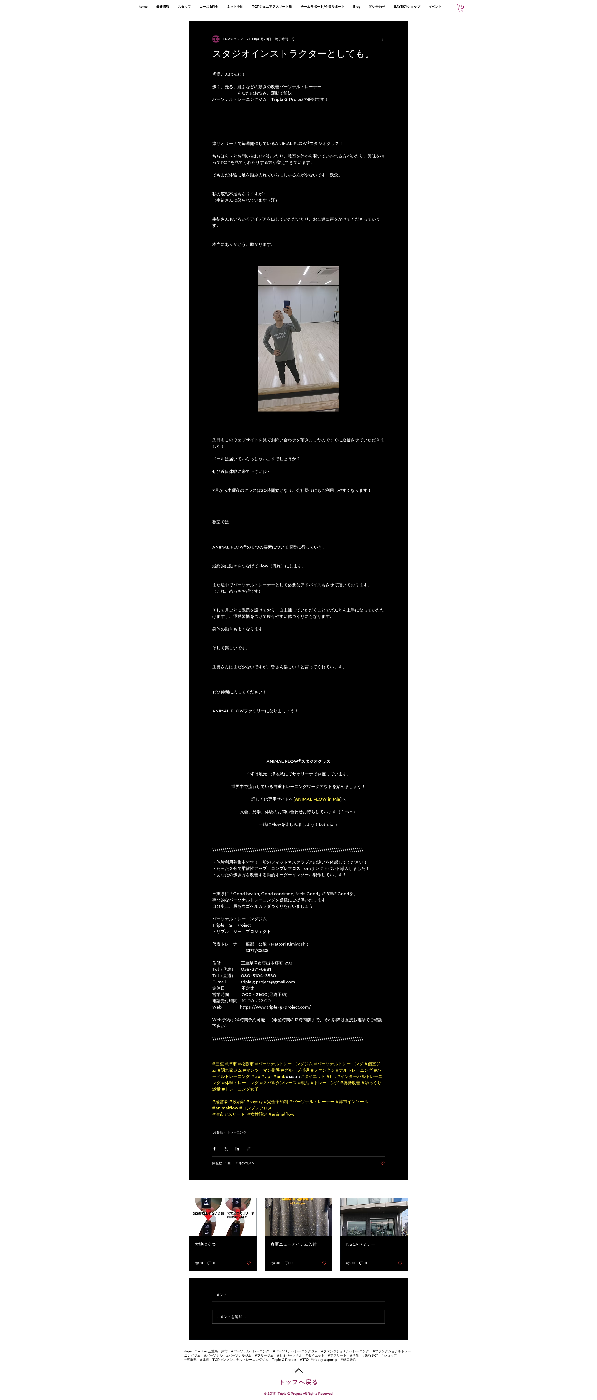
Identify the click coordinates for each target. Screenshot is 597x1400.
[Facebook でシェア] (214, 1149)
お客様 (218, 1132)
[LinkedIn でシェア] (237, 1149)
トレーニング (236, 1132)
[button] (461, 7)
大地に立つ (205, 1244)
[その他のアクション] (382, 39)
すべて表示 (400, 1189)
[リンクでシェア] (248, 1149)
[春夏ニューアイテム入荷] (298, 1217)
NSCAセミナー (360, 1244)
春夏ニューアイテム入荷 (294, 1244)
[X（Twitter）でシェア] (226, 1149)
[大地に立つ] (223, 1217)
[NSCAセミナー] (374, 1217)
